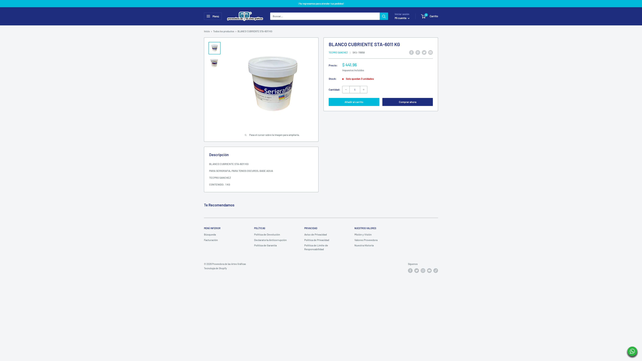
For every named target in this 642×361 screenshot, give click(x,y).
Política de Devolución (267, 234)
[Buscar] (384, 16)
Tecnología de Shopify (215, 268)
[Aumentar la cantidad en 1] (363, 89)
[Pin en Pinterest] (417, 52)
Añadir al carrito (354, 101)
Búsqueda (210, 234)
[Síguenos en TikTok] (435, 270)
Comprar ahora (407, 101)
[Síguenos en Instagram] (423, 270)
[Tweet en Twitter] (424, 52)
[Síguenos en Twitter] (416, 270)
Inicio (207, 31)
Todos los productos (223, 31)
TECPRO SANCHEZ (338, 52)
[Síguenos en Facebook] (410, 270)
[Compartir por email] (430, 52)
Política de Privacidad (316, 240)
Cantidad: (334, 89)
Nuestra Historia (364, 245)
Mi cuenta (401, 18)
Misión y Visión (363, 234)
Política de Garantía (265, 245)
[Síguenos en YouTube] (429, 270)
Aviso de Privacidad (315, 234)
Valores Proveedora (366, 240)
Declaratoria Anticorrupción (270, 240)
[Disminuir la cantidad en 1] (345, 89)
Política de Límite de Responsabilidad (316, 247)
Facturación (211, 240)
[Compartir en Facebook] (411, 52)
